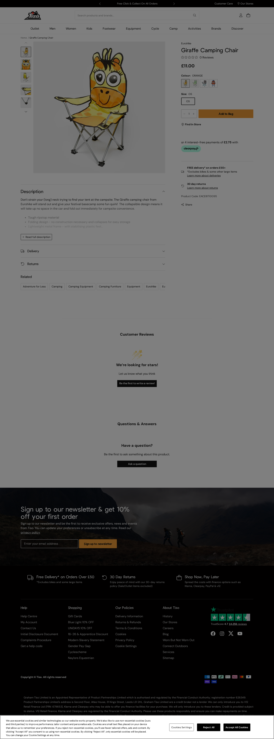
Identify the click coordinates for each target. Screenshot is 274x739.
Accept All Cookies (237, 727)
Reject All (208, 727)
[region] (137, 727)
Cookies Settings (181, 727)
